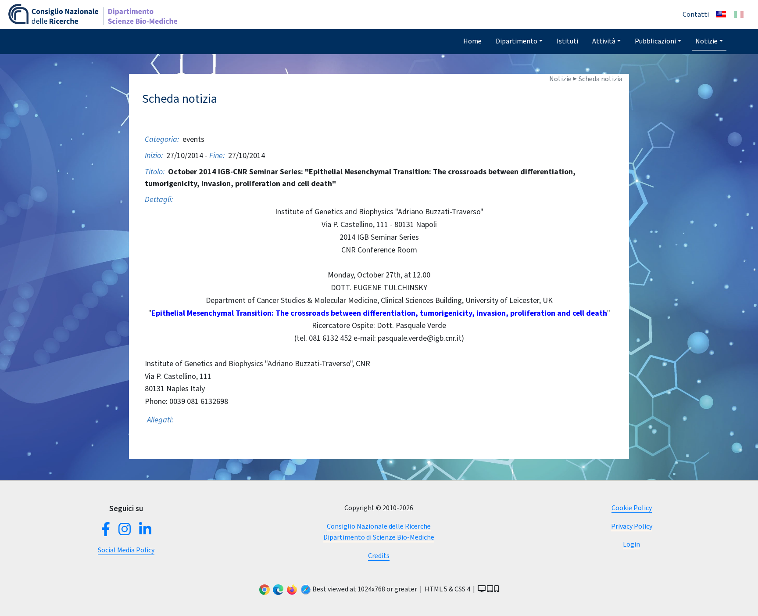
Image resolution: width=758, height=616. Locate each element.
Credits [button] (379, 555)
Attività (603, 41)
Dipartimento (516, 41)
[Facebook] (107, 532)
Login (631, 544)
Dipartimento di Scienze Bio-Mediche (378, 537)
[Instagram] (124, 532)
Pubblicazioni (655, 41)
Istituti (567, 41)
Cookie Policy (631, 507)
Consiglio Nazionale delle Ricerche (379, 526)
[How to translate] (721, 14)
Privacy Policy (631, 526)
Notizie (706, 41)
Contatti (696, 14)
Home (472, 41)
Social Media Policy (126, 550)
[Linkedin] (143, 532)
